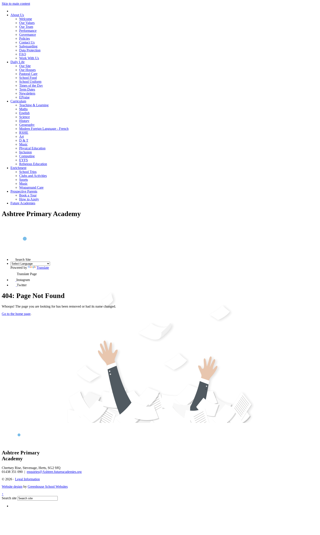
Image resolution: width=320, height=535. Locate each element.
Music (23, 144)
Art (21, 136)
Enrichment (18, 168)
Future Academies (22, 203)
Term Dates (27, 89)
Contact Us (27, 42)
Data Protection (29, 50)
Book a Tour (28, 195)
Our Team (26, 27)
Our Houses (27, 70)
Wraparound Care (31, 187)
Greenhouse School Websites (48, 486)
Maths (23, 109)
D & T (23, 140)
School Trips (28, 172)
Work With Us (29, 58)
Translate (43, 267)
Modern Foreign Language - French (44, 128)
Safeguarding (28, 46)
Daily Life (17, 62)
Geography (27, 125)
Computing (27, 156)
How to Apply (29, 199)
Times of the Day (31, 85)
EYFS (23, 160)
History (24, 121)
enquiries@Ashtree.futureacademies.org (54, 472)
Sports (23, 179)
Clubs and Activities (33, 176)
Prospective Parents (23, 191)
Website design (12, 486)
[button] (12, 258)
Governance (27, 34)
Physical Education (32, 148)
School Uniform (30, 81)
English (24, 113)
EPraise (24, 97)
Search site (9, 498)
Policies (24, 38)
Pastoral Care (28, 74)
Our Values (27, 23)
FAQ (22, 54)
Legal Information (27, 479)
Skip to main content (16, 3)
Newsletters (27, 93)
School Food (28, 78)
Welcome (25, 19)
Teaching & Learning (34, 105)
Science (24, 117)
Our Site (25, 66)
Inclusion (25, 152)
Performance (28, 30)
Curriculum (18, 101)
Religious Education (33, 164)
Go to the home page (16, 314)
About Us (17, 15)
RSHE (23, 132)
